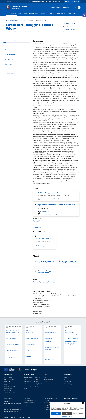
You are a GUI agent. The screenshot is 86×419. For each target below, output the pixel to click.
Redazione (12, 417)
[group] (13, 345)
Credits (28, 417)
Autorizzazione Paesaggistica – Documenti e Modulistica (46, 262)
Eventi (65, 379)
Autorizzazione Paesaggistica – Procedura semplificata (46, 271)
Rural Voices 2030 (52, 2)
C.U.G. (59, 2)
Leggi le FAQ (27, 398)
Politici (5, 385)
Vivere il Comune (33, 14)
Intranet (6, 417)
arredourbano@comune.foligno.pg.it (49, 199)
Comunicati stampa (48, 379)
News (45, 377)
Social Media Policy (48, 406)
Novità (20, 14)
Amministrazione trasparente (50, 398)
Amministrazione (11, 14)
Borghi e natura (67, 383)
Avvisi (45, 381)
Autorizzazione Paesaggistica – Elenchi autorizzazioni (69, 262)
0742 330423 (45, 212)
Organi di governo (8, 377)
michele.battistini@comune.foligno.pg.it (50, 214)
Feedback (26, 406)
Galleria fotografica (68, 381)
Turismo (42, 14)
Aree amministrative (9, 379)
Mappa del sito (21, 417)
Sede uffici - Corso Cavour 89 (43, 238)
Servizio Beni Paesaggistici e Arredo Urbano (49, 193)
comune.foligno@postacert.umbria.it (12, 409)
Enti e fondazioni (8, 383)
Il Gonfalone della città (9, 392)
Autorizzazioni (27, 381)
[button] (84, 15)
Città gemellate (7, 390)
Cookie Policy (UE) (48, 404)
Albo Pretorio (47, 400)
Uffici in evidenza (8, 381)
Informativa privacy (48, 402)
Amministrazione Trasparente (39, 2)
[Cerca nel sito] (79, 7)
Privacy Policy (70, 416)
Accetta (56, 413)
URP (30, 2)
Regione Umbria (9, 1)
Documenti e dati (8, 388)
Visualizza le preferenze (78, 413)
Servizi (25, 14)
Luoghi (65, 377)
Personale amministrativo (10, 386)
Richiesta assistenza (28, 404)
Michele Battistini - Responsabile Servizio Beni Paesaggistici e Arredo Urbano (56, 205)
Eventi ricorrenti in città (69, 385)
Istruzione (52, 13)
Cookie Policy (64, 416)
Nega (67, 413)
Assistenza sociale (61, 13)
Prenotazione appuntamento (30, 400)
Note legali (46, 407)
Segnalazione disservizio (29, 402)
